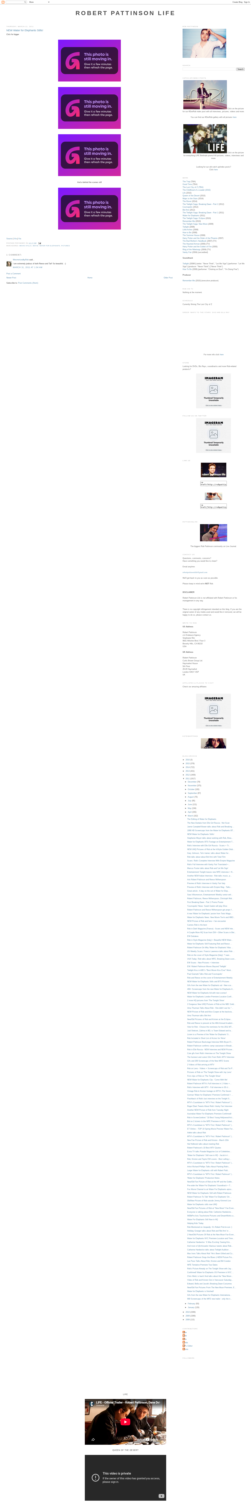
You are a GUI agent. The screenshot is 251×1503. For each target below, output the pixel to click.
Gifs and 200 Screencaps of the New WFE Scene (208, 1061)
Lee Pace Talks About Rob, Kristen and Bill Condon (209, 1261)
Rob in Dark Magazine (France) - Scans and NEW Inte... (211, 929)
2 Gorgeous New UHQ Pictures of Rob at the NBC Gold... (211, 1004)
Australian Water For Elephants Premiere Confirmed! (209, 1114)
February (192, 1304)
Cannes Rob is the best (197, 925)
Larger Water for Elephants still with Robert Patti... (208, 1170)
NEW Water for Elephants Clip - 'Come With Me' (207, 1080)
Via (15, 239)
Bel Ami (186, 210)
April (190, 812)
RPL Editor (187, 1346)
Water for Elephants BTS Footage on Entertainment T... (210, 842)
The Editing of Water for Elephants (201, 819)
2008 (188, 1320)
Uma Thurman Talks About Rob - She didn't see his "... (210, 1008)
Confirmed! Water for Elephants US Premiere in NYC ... (210, 1272)
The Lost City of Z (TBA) (193, 187)
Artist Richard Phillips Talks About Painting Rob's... (208, 1167)
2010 (188, 1312)
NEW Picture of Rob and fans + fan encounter (206, 921)
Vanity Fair (187, 252)
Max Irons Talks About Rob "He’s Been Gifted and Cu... (210, 1253)
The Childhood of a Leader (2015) (196, 190)
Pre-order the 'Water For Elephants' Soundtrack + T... (209, 1185)
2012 (188, 775)
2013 (188, 771)
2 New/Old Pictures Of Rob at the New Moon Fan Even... (211, 1235)
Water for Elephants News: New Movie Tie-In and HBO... (211, 917)
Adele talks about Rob (196, 1133)
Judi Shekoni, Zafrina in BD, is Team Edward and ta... (210, 1031)
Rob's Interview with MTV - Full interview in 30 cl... (208, 1087)
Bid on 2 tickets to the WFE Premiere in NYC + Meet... (210, 1121)
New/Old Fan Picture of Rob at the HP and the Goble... (210, 1182)
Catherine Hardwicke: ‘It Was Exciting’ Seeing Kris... (209, 1242)
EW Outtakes (193, 936)
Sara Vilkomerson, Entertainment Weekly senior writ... (210, 895)
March (191, 816)
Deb (185, 1336)
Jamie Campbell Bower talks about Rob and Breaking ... (210, 827)
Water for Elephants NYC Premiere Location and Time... (210, 1238)
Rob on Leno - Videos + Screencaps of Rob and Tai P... (210, 1068)
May (190, 808)
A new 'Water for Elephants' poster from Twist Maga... (209, 913)
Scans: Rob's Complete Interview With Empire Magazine (211, 861)
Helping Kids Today (195, 1223)
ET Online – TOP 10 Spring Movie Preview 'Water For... (210, 1129)
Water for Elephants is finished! (200, 1291)
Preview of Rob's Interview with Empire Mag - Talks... (209, 887)
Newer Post (11, 278)
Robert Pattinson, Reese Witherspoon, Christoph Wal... (210, 898)
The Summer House (191, 235)
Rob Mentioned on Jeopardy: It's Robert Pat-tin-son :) (209, 1227)
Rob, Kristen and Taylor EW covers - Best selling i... (209, 1159)
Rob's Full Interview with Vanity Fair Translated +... (208, 864)
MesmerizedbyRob (21, 260)
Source (9, 239)
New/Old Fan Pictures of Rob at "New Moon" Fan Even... (211, 1208)
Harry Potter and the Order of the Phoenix (200, 238)
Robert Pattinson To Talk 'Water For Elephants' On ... (209, 1197)
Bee (185, 1332)
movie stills (25, 246)
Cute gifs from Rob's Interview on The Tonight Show (209, 1053)
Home (89, 278)
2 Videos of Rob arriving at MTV (200, 1065)
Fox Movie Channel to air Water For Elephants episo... (210, 1189)
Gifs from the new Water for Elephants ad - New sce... (210, 985)
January (191, 1307)
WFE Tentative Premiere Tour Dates (202, 1265)
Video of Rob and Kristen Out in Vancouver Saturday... (210, 1280)
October (191, 789)
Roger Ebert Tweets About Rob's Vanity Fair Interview (209, 1106)
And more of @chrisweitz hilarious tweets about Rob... (210, 1246)
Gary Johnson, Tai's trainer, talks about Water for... (208, 853)
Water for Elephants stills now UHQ (202, 1204)
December (192, 782)
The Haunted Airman (191, 244)
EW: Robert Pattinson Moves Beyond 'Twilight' (206, 966)
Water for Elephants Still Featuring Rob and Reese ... (209, 944)
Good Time (187, 184)
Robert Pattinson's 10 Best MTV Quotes (204, 1148)
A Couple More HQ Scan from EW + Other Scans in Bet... (211, 932)
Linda (185, 1342)
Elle (185, 1339)
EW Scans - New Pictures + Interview (203, 963)
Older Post (168, 278)
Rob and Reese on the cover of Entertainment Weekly (210, 978)
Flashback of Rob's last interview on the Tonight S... (209, 1099)
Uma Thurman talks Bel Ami (199, 1015)
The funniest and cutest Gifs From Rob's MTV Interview (210, 1057)
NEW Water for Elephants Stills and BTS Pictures (208, 981)
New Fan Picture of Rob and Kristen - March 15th (208, 1140)
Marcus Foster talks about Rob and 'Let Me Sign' (207, 868)
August (191, 797)
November (192, 785)
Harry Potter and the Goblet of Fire (197, 247)
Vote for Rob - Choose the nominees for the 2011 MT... (210, 1027)
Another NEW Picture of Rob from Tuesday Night (207, 1110)
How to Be (187, 232)
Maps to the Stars (190, 198)
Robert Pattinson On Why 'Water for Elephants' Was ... (210, 947)
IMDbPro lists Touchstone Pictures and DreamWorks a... (211, 1216)
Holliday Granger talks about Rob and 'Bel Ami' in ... (209, 1231)
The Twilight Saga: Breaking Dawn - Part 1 (200, 213)
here (234, 117)
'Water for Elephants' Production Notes (203, 1178)
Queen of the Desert (191, 196)
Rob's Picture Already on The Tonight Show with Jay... (210, 1269)
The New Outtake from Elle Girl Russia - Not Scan (208, 823)
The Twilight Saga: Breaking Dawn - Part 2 (200, 204)
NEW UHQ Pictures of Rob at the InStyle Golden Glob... (211, 849)
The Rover (187, 201)
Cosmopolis (187, 207)
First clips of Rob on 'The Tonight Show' (203, 1076)
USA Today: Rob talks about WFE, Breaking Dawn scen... (211, 959)
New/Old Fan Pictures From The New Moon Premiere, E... (211, 1287)
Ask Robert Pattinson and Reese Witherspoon (206, 879)
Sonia (185, 1349)
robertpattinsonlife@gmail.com (195, 572)
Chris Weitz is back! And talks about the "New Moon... (210, 1276)
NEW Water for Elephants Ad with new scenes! (207, 993)
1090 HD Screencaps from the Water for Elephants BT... (211, 830)
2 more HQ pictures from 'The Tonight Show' (205, 1000)
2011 (188, 779)
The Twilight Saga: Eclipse (194, 218)
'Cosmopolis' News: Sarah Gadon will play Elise (207, 906)
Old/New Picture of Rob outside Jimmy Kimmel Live (209, 1201)
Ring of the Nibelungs (192, 249)
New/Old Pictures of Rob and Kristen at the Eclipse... (209, 1019)
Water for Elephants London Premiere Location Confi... (210, 997)
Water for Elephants (191, 215)
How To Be (187, 269)
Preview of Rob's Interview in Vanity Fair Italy (206, 883)
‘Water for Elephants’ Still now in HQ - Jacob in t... (208, 1155)
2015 (188, 763)
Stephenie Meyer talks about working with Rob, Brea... (210, 838)
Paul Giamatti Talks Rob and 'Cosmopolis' (204, 974)
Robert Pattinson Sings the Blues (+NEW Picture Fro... (210, 1257)
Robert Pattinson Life (125, 13)
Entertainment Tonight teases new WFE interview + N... (210, 872)
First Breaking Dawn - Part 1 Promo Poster (205, 902)
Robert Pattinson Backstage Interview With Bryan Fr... (210, 1042)
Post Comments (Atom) (28, 283)
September (193, 793)
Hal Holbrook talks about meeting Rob (203, 1144)
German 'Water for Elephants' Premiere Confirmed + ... (210, 1095)
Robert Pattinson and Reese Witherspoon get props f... (210, 910)
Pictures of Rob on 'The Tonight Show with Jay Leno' (209, 1072)
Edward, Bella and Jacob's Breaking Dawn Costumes (209, 1284)
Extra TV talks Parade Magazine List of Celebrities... (209, 1151)
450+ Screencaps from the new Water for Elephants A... (210, 989)
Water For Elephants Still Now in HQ (202, 1219)
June (190, 804)
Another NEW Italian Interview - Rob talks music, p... (209, 876)
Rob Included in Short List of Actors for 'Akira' (206, 1038)
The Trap (186, 181)
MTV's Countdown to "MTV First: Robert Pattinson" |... (210, 1102)
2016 (188, 760)
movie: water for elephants (46, 246)
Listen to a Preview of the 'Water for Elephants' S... (208, 1034)
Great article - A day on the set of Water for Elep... (208, 891)
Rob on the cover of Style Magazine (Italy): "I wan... (209, 955)
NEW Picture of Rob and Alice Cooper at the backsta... (210, 1012)
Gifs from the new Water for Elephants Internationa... (209, 1295)
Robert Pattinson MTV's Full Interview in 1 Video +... (209, 1083)
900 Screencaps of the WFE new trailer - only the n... (209, 1299)
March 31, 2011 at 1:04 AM (28, 267)
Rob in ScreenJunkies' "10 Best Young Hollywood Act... (210, 1117)
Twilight (186, 227)
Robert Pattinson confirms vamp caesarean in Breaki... (210, 1046)
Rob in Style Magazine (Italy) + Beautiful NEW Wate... (210, 940)
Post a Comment (13, 274)
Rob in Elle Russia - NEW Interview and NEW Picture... (210, 1049)
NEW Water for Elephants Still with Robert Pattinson (209, 1193)
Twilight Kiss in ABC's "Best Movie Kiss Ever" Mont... (210, 970)
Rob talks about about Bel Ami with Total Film (206, 857)
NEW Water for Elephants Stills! (24, 30)
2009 (188, 1316)
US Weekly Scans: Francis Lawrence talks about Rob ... (211, 951)
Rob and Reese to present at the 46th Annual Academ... (210, 1023)
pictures (65, 246)
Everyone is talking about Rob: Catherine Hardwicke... (210, 1212)
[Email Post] (39, 243)
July (190, 801)
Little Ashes (187, 230)
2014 (188, 767)
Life (184, 193)
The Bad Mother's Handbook (194, 241)
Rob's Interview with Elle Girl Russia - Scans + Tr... (208, 845)
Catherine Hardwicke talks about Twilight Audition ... (209, 1250)
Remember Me (189, 221)
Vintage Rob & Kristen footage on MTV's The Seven (209, 1091)
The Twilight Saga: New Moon (195, 224)
